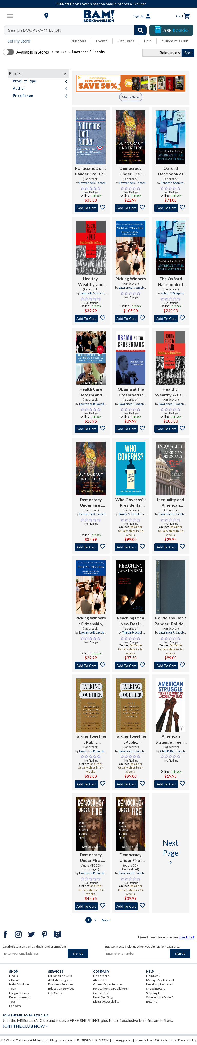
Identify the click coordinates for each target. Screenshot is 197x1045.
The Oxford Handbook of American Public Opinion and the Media (170, 281)
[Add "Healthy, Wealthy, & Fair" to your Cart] (170, 429)
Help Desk (153, 976)
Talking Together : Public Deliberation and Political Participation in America (91, 739)
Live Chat (186, 937)
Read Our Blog (103, 997)
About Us (99, 980)
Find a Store (101, 976)
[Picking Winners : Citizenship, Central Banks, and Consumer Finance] (91, 587)
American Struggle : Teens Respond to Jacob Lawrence (170, 739)
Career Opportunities (108, 984)
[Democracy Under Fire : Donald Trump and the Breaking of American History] (131, 137)
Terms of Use (143, 1040)
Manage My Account (160, 980)
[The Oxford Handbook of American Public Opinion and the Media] (170, 247)
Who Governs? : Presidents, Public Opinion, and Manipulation (130, 502)
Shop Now (130, 97)
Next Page (171, 851)
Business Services (60, 984)
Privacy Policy (187, 1040)
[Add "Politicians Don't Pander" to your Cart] (91, 208)
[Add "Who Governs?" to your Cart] (131, 547)
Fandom (15, 1006)
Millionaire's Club (175, 41)
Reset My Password (159, 984)
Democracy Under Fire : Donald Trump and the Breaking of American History (130, 171)
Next (106, 920)
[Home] (98, 16)
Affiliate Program (60, 980)
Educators (78, 41)
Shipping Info (154, 993)
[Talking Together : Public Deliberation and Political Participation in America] (91, 705)
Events (101, 41)
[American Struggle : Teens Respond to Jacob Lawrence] (170, 705)
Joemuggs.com (121, 1040)
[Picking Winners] (131, 247)
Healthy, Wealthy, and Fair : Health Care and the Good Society (91, 281)
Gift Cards (125, 41)
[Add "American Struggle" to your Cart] (170, 784)
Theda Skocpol (132, 632)
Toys (12, 1002)
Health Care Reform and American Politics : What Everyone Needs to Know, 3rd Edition (90, 392)
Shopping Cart (155, 988)
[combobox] (78, 30)
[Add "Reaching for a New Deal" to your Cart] (131, 665)
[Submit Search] (140, 30)
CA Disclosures (165, 1040)
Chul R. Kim (168, 751)
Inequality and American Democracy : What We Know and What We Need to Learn (171, 502)
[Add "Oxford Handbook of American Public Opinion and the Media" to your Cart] (170, 208)
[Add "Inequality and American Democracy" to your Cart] (170, 547)
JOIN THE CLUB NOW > (25, 1025)
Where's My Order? (159, 997)
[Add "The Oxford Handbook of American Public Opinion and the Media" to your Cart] (170, 318)
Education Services (61, 988)
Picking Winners (130, 278)
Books (13, 976)
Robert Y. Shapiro (172, 183)
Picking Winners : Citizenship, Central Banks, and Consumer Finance (90, 621)
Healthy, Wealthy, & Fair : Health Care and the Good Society (170, 392)
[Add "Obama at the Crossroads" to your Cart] (131, 429)
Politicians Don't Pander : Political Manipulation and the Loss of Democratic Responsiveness (91, 171)
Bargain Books (19, 993)
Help (148, 41)
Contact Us (100, 993)
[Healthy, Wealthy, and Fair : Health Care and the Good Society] (91, 247)
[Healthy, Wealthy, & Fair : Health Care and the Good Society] (170, 358)
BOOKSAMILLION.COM (92, 1040)
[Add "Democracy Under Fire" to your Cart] (131, 208)
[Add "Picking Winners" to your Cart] (131, 318)
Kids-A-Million (19, 984)
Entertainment (19, 997)
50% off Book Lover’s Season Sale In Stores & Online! (101, 4)
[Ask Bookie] (171, 30)
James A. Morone (92, 293)
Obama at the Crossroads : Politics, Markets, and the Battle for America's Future (130, 392)
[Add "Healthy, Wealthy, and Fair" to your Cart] (91, 318)
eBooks (14, 980)
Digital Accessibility (106, 1002)
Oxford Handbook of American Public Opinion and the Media (170, 171)
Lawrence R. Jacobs (92, 183)
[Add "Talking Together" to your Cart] (91, 784)
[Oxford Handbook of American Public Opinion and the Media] (170, 137)
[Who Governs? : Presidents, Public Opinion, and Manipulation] (131, 468)
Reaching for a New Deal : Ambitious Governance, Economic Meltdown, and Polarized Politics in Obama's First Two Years (130, 621)
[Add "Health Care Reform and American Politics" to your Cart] (91, 429)
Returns (151, 1002)
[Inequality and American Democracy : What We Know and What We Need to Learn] (170, 468)
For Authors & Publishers (110, 988)
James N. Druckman (132, 514)
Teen (12, 988)
